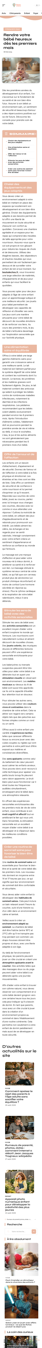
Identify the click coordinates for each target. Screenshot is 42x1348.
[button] (35, 1219)
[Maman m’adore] (16, 5)
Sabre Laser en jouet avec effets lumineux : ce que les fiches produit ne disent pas (21, 1325)
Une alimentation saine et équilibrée (19, 148)
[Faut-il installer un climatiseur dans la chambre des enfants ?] (21, 1260)
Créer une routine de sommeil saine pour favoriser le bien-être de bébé (20, 170)
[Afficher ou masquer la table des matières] (36, 134)
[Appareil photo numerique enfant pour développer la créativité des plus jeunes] (19, 1181)
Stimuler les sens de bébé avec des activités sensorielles (19, 162)
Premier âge (12, 29)
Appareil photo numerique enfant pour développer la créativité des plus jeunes (17, 1204)
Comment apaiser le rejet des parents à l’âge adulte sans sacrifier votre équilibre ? (19, 1097)
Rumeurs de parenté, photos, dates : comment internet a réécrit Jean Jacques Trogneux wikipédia (19, 1151)
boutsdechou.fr (10, 272)
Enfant (8, 1196)
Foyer (7, 1088)
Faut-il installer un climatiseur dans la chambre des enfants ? (20, 1281)
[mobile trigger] (4, 5)
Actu (8, 1343)
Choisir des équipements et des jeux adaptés (19, 141)
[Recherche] (32, 5)
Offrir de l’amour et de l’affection (17, 155)
